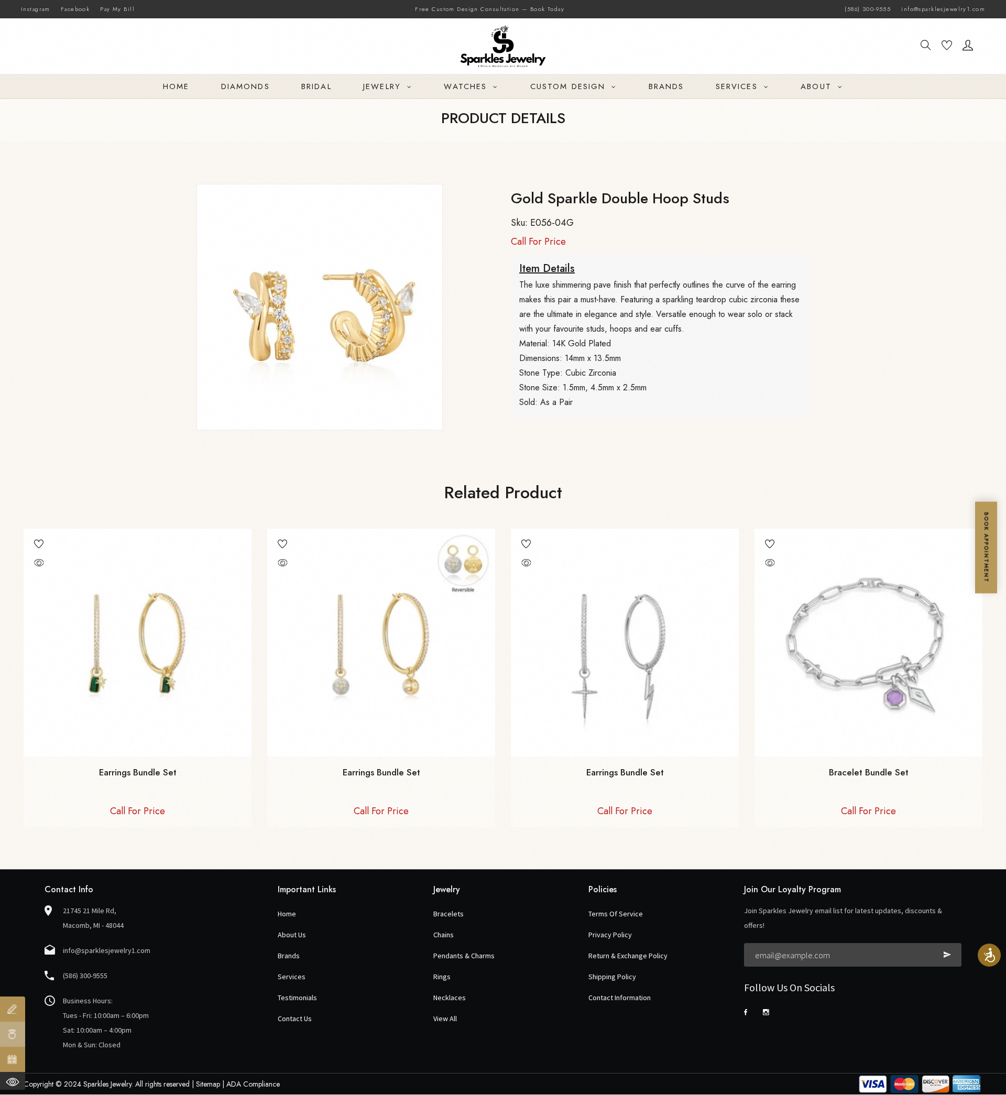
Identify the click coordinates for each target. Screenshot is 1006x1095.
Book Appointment (986, 547)
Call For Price (538, 241)
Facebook (75, 9)
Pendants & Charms (464, 955)
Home (176, 86)
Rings (442, 976)
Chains (443, 934)
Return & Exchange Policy (628, 955)
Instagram (35, 9)
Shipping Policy (612, 976)
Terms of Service (615, 913)
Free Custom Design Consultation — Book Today (489, 9)
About (818, 86)
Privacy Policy (610, 934)
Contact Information (619, 997)
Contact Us (295, 1018)
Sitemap (208, 1084)
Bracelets (448, 913)
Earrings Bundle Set (138, 772)
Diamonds (245, 86)
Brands (666, 86)
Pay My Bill (117, 9)
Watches (467, 86)
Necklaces (449, 997)
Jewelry (383, 86)
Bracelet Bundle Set (869, 772)
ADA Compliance (253, 1084)
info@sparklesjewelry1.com (943, 9)
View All (445, 1018)
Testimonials (297, 997)
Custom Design (569, 86)
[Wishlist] (946, 47)
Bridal (316, 86)
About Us (292, 934)
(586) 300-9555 (868, 9)
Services (738, 86)
